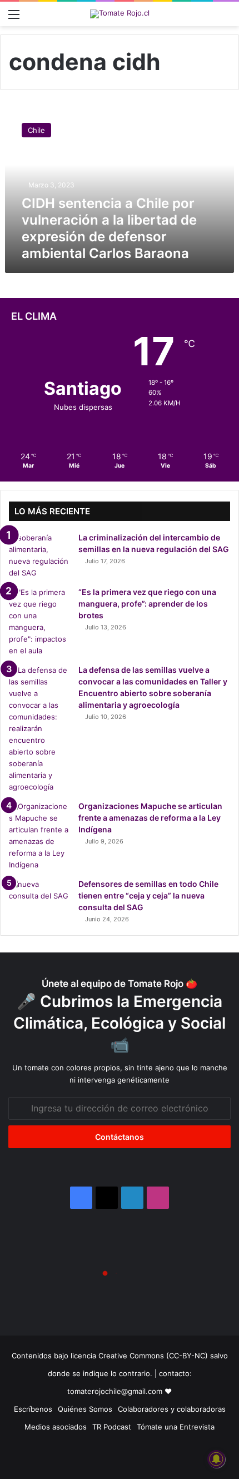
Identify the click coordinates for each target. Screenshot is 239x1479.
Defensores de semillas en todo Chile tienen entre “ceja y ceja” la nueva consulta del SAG (148, 895)
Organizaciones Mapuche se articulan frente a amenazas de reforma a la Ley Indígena (150, 817)
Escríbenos (33, 1408)
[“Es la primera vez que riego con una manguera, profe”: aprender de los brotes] (39, 622)
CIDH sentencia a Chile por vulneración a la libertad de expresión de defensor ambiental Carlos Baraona (109, 228)
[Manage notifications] (216, 1459)
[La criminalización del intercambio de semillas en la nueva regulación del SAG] (39, 555)
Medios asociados (55, 1426)
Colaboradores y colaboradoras (172, 1408)
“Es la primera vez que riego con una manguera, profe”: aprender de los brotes (147, 603)
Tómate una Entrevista (176, 1426)
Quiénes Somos (85, 1408)
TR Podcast (111, 1426)
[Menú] (13, 18)
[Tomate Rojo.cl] (120, 13)
